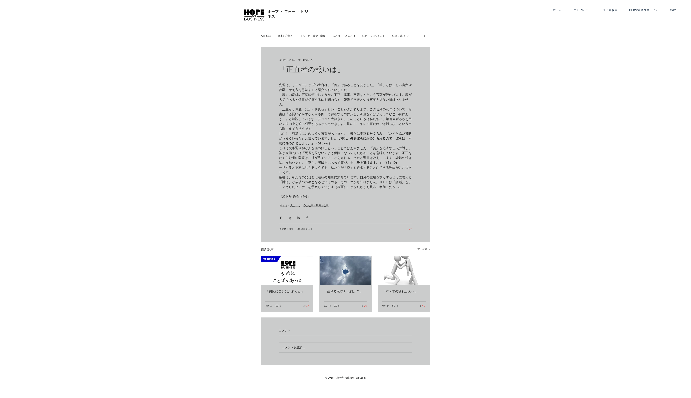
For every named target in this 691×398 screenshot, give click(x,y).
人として (295, 205)
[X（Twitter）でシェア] (289, 217)
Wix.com (361, 377)
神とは (283, 205)
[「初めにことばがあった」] (287, 270)
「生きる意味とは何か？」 (343, 291)
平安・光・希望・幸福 (312, 35)
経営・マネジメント (373, 35)
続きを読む (398, 35)
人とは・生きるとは (344, 35)
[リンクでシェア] (307, 217)
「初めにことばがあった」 (284, 291)
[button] (425, 36)
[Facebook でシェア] (280, 217)
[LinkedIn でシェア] (298, 217)
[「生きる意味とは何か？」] (346, 270)
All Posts (266, 35)
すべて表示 (423, 249)
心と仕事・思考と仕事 (316, 205)
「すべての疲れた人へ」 (400, 291)
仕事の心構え (285, 35)
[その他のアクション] (410, 60)
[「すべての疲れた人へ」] (404, 270)
